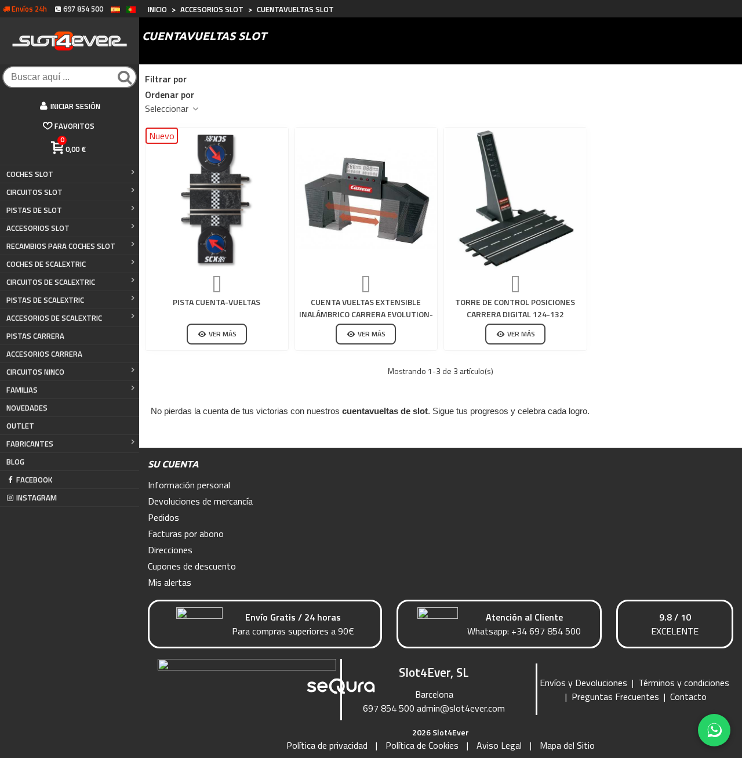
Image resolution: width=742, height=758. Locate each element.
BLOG (15, 461)
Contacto (688, 696)
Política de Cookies (422, 745)
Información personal (189, 485)
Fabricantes (29, 443)
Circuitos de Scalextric (50, 282)
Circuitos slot (34, 192)
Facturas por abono (186, 534)
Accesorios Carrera (44, 354)
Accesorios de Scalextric (54, 318)
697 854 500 (388, 708)
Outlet (20, 425)
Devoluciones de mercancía (200, 501)
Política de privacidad (327, 745)
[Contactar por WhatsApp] (714, 730)
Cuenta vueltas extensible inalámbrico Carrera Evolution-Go (366, 314)
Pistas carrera (35, 336)
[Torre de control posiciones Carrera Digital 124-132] (515, 199)
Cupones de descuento (192, 566)
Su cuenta (173, 464)
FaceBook (34, 479)
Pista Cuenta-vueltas (216, 302)
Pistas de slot (34, 210)
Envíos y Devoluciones (583, 683)
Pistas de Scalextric (45, 300)
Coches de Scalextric (46, 264)
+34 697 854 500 (546, 631)
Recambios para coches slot (60, 246)
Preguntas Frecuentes (615, 696)
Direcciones (170, 550)
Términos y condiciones (683, 683)
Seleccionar (168, 108)
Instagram (36, 497)
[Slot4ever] (69, 41)
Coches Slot (29, 174)
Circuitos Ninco (35, 372)
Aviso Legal (499, 745)
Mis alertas (169, 582)
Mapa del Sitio (567, 745)
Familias (22, 390)
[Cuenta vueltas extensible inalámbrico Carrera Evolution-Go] (366, 199)
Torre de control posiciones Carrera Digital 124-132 (515, 308)
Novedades (27, 408)
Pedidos (163, 517)
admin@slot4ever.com (461, 708)
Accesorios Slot (38, 228)
